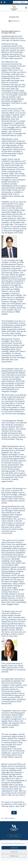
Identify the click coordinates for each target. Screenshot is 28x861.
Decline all (14, 852)
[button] (26, 7)
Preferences (14, 856)
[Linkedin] (4, 2)
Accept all (14, 847)
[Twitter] (1, 2)
